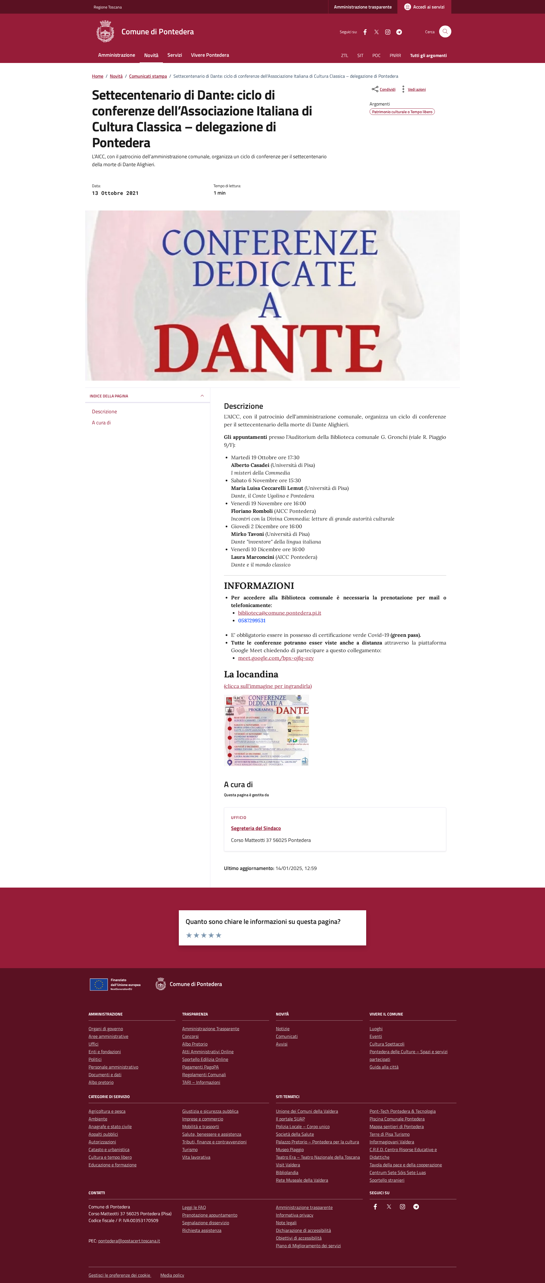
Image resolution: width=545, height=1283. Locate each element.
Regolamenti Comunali (204, 1074)
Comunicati (287, 1036)
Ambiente (98, 1118)
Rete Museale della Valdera (302, 1180)
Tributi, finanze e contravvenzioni (214, 1141)
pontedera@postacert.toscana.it (129, 1240)
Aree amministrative (108, 1036)
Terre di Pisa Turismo (390, 1134)
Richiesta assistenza (201, 1230)
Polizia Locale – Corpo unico (303, 1126)
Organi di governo (106, 1028)
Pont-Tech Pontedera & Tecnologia (403, 1111)
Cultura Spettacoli (387, 1043)
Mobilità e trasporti (200, 1126)
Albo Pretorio (194, 1043)
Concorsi (190, 1036)
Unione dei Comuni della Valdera (307, 1111)
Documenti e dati (105, 1074)
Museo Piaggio (290, 1149)
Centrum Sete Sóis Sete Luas (398, 1172)
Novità (151, 55)
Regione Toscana (108, 7)
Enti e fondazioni (105, 1051)
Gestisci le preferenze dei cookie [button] (120, 1275)
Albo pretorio (101, 1082)
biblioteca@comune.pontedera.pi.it (279, 613)
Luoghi (376, 1028)
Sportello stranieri (387, 1180)
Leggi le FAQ (194, 1207)
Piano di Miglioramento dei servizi (308, 1245)
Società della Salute (295, 1134)
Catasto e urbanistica (109, 1149)
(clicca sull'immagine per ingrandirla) (268, 686)
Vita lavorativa (196, 1157)
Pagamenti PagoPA (200, 1066)
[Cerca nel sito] (445, 32)
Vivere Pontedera (210, 55)
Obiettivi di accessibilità (299, 1237)
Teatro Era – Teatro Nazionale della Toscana (318, 1157)
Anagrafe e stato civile (110, 1126)
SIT (360, 55)
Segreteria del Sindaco (256, 828)
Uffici (93, 1043)
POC (376, 55)
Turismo (190, 1149)
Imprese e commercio (202, 1118)
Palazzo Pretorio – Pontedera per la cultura (317, 1141)
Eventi (376, 1036)
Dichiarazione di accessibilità (303, 1230)
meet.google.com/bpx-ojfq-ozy (276, 658)
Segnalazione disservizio (205, 1222)
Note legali (286, 1222)
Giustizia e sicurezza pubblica (210, 1111)
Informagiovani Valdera (392, 1141)
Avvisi (282, 1043)
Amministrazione (116, 55)
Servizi (174, 55)
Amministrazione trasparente (363, 6)
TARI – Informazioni (201, 1082)
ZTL (344, 55)
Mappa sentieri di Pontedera (397, 1126)
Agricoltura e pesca (107, 1111)
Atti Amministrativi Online (208, 1051)
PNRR (395, 55)
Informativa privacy (294, 1215)
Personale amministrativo (113, 1066)
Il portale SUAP (290, 1118)
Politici (95, 1059)
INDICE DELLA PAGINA (109, 396)
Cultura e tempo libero (110, 1157)
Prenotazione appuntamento (209, 1215)
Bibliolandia (287, 1172)
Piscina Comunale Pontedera (397, 1118)
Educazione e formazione (113, 1164)
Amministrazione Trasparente (210, 1028)
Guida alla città (384, 1066)
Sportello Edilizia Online (205, 1059)
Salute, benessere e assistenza (211, 1134)
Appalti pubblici (103, 1134)
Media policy (172, 1275)
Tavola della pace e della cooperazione (406, 1164)
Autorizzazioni (102, 1141)
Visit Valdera (288, 1164)
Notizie (283, 1028)
